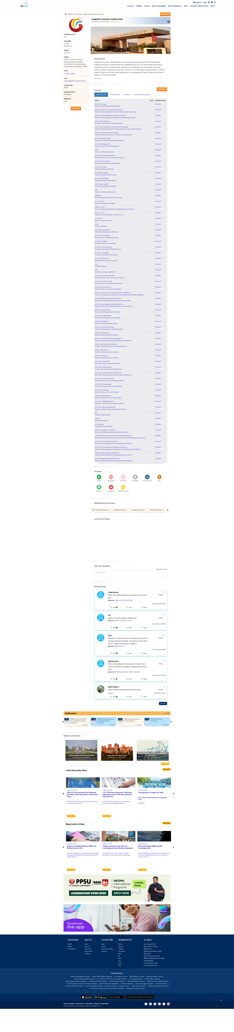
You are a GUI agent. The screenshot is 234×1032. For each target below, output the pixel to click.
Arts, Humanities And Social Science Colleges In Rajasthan (82, 983)
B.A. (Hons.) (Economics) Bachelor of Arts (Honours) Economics (106, 259)
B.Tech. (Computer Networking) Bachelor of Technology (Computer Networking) (109, 328)
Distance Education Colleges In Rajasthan (158, 981)
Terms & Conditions (69, 1003)
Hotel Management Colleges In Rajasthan (76, 981)
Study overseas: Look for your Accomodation (140, 997)
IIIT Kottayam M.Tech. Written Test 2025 (127, 672)
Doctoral (127, 94)
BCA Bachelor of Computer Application (105, 271)
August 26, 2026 (71, 790)
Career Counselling (107, 949)
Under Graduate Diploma (142, 94)
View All (167, 713)
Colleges (139, 6)
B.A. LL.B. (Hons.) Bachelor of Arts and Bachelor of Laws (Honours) (109, 214)
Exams (147, 6)
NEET (119, 953)
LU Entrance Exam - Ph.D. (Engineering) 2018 (103, 510)
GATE (119, 958)
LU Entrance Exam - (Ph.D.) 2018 (158, 510)
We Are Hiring (88, 951)
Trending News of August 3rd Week (150, 792)
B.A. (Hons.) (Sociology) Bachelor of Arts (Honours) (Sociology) (106, 253)
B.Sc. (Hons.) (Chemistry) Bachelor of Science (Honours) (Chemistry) (107, 362)
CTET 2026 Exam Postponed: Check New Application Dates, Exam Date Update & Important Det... (117, 794)
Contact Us (88, 949)
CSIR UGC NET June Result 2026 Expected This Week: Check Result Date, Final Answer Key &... (82, 794)
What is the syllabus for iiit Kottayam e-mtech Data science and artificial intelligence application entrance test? (127, 666)
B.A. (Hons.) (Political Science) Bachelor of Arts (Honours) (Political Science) (108, 248)
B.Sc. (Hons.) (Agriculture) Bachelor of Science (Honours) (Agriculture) (107, 162)
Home (86, 944)
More (213, 6)
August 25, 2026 (107, 790)
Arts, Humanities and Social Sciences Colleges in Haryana (112, 979)
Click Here (67, 52)
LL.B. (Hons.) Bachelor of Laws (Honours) (103, 219)
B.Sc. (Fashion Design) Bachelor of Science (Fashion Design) (106, 173)
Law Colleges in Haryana (120, 976)
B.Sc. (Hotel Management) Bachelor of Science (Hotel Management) (107, 145)
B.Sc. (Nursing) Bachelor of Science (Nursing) (103, 425)
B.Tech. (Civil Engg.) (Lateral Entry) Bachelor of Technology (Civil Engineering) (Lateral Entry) (111, 431)
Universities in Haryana (111, 986)
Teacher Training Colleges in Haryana (80, 976)
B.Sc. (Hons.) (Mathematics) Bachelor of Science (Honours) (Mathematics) (108, 368)
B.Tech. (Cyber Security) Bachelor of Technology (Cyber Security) (106, 351)
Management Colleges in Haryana (135, 988)
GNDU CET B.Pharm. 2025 (123, 620)
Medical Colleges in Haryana (136, 976)
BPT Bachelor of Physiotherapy (102, 414)
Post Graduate (115, 94)
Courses (130, 6)
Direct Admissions (174, 6)
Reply (161, 595)
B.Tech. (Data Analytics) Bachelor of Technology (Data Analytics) (107, 334)
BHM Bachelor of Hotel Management (104, 151)
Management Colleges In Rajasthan (98, 981)
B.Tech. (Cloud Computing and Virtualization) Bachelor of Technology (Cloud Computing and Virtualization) (113, 339)
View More (163, 703)
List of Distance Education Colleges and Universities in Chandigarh (107, 988)
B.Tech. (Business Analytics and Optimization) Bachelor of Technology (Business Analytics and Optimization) (113, 299)
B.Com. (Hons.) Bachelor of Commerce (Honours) (105, 202)
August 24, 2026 (142, 790)
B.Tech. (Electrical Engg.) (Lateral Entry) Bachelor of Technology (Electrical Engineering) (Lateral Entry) (113, 442)
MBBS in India (147, 949)
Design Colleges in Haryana (139, 986)
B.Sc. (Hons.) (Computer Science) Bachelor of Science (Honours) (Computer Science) (110, 276)
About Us (87, 946)
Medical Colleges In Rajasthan (117, 981)
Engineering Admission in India (153, 951)
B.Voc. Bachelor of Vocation (101, 225)
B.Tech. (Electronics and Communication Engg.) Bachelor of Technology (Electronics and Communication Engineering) (115, 111)
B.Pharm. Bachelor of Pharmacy (101, 419)
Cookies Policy (89, 1003)
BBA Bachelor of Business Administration (105, 191)
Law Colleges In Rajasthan (136, 979)
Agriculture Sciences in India (152, 956)
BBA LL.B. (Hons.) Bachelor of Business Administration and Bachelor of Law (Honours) (114, 208)
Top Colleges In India (150, 944)
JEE (119, 956)
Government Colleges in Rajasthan (144, 983)
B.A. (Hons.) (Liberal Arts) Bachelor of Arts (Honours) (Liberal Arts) (106, 231)
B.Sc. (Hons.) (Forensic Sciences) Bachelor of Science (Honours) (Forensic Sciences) (109, 379)
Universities (78, 14)
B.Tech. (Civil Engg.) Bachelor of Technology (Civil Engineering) (107, 105)
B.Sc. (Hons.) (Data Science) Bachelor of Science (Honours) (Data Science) (108, 288)
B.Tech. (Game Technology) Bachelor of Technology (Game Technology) (108, 316)
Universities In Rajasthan (127, 983)
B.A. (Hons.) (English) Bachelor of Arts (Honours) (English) (105, 242)
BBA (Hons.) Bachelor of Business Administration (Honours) (108, 196)
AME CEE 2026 (119, 646)
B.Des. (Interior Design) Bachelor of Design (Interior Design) (105, 185)
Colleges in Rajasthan (161, 983)
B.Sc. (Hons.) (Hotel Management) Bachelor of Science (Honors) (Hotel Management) (110, 156)
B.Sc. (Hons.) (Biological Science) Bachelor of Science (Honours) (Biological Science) (109, 402)
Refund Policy (105, 1003)
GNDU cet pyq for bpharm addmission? (122, 618)
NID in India (147, 953)
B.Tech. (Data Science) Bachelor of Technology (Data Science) (106, 322)
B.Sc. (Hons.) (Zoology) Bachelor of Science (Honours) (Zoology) (107, 391)
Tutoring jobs (71, 949)
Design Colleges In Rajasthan (152, 979)
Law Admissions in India (151, 963)
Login (205, 2)
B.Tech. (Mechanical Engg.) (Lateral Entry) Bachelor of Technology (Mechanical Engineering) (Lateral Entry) (114, 459)
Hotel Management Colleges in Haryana (158, 986)
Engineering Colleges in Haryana (154, 976)
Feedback (87, 953)
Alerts (186, 6)
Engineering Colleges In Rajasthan (136, 981)
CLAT (119, 963)
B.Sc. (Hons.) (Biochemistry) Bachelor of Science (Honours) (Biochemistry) (108, 397)
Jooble (69, 946)
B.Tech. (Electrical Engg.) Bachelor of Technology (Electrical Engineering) (109, 122)
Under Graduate (101, 94)
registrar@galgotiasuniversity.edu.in (75, 81)
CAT (119, 960)
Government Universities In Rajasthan (109, 983)
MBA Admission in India (150, 946)
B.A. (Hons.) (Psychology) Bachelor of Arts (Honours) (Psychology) (106, 236)
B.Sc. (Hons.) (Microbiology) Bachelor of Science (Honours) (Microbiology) (108, 385)
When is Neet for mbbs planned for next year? (124, 690)
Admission (71, 14)
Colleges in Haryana (124, 986)
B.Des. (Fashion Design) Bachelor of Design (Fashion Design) (105, 179)
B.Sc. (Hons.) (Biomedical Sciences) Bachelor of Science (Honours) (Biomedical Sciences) (110, 408)
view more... (98, 78)
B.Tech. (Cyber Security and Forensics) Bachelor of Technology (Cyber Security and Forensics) (111, 345)
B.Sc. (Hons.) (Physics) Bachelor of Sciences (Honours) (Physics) (106, 356)
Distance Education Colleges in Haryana (84, 979)
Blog (119, 965)
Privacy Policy (80, 1003)
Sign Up (198, 2)
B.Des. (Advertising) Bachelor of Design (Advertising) (104, 168)
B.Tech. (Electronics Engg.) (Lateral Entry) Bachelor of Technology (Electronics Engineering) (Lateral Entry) (113, 454)
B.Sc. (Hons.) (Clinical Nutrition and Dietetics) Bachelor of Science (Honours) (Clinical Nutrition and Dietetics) (113, 374)
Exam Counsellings (159, 6)
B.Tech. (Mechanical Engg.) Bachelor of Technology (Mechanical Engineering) (109, 139)
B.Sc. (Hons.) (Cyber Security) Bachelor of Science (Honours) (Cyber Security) (108, 282)
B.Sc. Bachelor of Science (100, 265)
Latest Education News (150, 965)
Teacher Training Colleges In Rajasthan (102, 976)
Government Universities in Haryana (74, 986)
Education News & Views (199, 6)
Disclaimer (97, 1003)
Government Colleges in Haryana (94, 986)
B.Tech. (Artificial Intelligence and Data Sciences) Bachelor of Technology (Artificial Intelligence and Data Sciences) (114, 305)
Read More (71, 816)
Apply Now (165, 14)
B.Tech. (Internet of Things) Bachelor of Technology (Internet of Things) (107, 311)
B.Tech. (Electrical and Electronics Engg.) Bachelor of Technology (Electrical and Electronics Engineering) (113, 133)
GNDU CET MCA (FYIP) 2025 (124, 600)
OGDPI (69, 944)
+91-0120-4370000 (69, 73)
